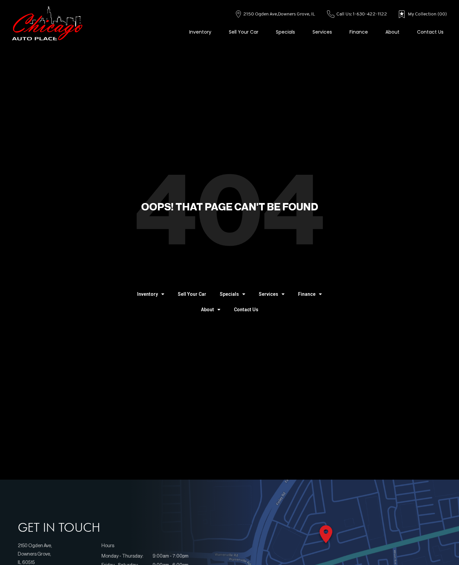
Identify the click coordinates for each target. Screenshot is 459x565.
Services (322, 32)
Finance (358, 32)
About (392, 32)
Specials (285, 32)
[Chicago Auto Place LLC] (47, 23)
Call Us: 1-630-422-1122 (361, 14)
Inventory (200, 32)
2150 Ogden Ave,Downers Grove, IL (278, 14)
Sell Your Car (243, 32)
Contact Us (430, 32)
